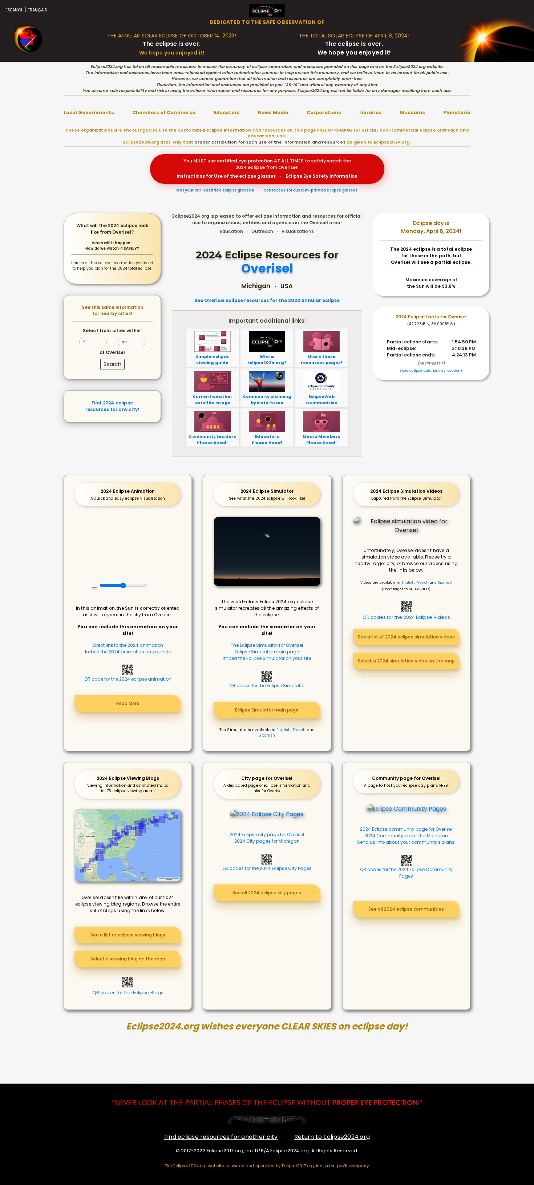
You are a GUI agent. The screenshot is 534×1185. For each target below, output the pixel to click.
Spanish (267, 735)
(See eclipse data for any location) (431, 370)
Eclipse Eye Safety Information (321, 176)
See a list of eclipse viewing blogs (127, 935)
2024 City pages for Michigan (267, 841)
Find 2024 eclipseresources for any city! (112, 406)
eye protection (255, 161)
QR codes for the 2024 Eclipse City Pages (267, 868)
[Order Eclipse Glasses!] (267, 1120)
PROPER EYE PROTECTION (374, 1103)
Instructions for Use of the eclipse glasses (226, 176)
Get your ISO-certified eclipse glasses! (215, 190)
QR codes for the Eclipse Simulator (267, 685)
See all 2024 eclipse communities (406, 909)
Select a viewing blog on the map (127, 959)
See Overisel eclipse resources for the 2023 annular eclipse (267, 300)
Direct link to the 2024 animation (127, 645)
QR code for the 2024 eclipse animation (127, 679)
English (283, 730)
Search (112, 364)
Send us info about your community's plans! (406, 842)
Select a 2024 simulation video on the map (406, 661)
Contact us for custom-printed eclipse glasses (310, 190)
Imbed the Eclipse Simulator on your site (267, 658)
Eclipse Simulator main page (267, 652)
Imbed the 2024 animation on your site (128, 652)
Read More (127, 703)
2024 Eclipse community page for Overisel (406, 829)
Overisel (267, 268)
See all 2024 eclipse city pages (266, 893)
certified (227, 161)
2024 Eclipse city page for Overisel (267, 834)
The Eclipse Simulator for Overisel (267, 645)
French (299, 730)
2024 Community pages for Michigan (406, 836)
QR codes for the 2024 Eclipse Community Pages (406, 872)
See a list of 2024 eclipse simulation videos (406, 637)
